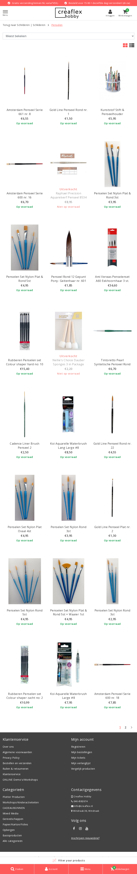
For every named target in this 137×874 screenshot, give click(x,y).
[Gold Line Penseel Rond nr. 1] (68, 81)
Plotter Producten (14, 797)
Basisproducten (12, 835)
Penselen (57, 25)
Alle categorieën (13, 841)
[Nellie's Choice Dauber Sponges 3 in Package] (68, 331)
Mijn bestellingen (81, 752)
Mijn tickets (78, 757)
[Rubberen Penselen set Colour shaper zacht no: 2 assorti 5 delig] (24, 665)
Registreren (78, 746)
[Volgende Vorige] (131, 729)
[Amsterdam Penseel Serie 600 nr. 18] (112, 665)
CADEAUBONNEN (14, 808)
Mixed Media (10, 813)
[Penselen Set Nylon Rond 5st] (24, 581)
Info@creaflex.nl (83, 806)
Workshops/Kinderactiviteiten (21, 802)
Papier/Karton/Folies (15, 824)
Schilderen (39, 25)
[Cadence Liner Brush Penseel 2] (24, 414)
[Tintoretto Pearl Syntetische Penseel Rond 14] (112, 331)
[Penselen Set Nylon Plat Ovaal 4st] (24, 498)
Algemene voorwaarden (17, 752)
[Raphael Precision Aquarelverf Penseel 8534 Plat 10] (68, 164)
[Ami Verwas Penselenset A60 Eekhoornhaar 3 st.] (112, 248)
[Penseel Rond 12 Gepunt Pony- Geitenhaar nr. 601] (68, 248)
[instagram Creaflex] (80, 828)
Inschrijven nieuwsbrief (85, 838)
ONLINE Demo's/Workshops (20, 779)
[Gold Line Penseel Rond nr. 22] (112, 414)
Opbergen (9, 830)
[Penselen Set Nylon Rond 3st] (68, 498)
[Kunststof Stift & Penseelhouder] (112, 81)
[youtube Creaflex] (87, 828)
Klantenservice (12, 774)
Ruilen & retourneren (16, 768)
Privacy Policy (11, 757)
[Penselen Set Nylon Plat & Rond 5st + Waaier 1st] (68, 581)
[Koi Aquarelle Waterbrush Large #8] (68, 665)
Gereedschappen (13, 819)
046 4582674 (80, 801)
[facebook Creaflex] (74, 828)
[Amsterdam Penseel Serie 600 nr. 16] (24, 164)
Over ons (8, 746)
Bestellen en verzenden (17, 763)
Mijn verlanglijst (81, 763)
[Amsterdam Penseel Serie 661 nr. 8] (24, 81)
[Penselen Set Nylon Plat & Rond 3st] (112, 164)
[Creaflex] (68, 13)
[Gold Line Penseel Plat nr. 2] (112, 498)
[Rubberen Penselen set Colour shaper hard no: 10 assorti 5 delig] (24, 331)
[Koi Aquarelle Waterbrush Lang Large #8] (68, 414)
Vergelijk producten (83, 768)
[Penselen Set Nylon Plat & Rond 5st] (24, 248)
